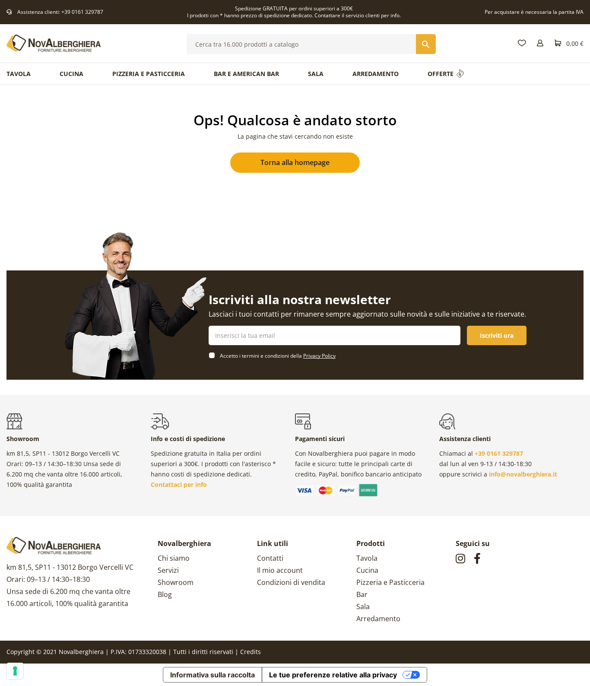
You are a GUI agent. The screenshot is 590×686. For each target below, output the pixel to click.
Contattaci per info (179, 484)
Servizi (168, 570)
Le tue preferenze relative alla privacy (333, 674)
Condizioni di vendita (291, 582)
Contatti (270, 558)
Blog (165, 594)
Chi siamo (174, 558)
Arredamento (378, 618)
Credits (250, 652)
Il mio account (280, 570)
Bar (362, 594)
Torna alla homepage (295, 162)
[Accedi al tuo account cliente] (540, 43)
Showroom (175, 582)
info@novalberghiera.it (523, 474)
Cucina (367, 570)
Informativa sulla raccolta (212, 674)
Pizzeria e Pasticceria (390, 582)
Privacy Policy (319, 355)
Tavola (366, 558)
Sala (363, 606)
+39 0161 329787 (82, 12)
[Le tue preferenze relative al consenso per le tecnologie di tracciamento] (15, 671)
